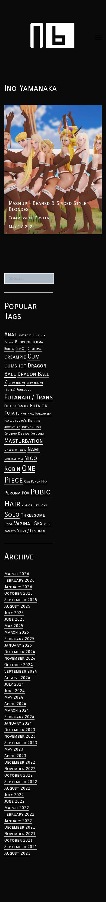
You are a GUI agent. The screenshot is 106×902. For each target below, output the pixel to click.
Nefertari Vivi (13, 459)
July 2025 (14, 612)
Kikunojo (10, 433)
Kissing (23, 433)
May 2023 (13, 749)
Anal (10, 334)
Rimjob (27, 505)
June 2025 (14, 619)
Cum (33, 356)
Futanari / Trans (28, 397)
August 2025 (17, 606)
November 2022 (20, 768)
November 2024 (20, 658)
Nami (33, 449)
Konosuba (37, 433)
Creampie (15, 357)
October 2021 (18, 840)
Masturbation (23, 440)
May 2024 (13, 697)
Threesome (33, 515)
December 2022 (19, 762)
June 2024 (14, 690)
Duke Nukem (16, 383)
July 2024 (14, 684)
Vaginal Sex (28, 523)
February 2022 (19, 814)
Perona (12, 493)
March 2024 (16, 710)
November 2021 (20, 833)
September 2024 (20, 671)
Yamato (10, 531)
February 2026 (19, 580)
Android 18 (27, 335)
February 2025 (19, 638)
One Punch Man (36, 481)
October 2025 (18, 593)
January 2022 (18, 820)
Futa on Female (16, 406)
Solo (12, 514)
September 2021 (20, 846)
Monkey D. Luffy (15, 450)
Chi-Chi (20, 349)
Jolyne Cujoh (31, 427)
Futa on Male (25, 413)
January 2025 (18, 645)
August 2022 (17, 788)
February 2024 (19, 716)
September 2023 (20, 742)
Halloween (43, 413)
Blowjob (23, 342)
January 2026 (18, 586)
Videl (47, 524)
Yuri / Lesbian (31, 530)
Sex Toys (40, 505)
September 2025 (20, 599)
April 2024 (15, 703)
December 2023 (19, 729)
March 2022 (16, 807)
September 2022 (20, 781)
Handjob (10, 420)
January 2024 (18, 723)
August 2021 (17, 853)
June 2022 (14, 801)
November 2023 (20, 736)
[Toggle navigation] (98, 37)
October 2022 (18, 775)
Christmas (35, 349)
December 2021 (19, 827)
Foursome (24, 390)
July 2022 (14, 794)
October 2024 (18, 664)
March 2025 (16, 632)
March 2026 (16, 573)
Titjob (8, 524)
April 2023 (15, 755)
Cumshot (15, 366)
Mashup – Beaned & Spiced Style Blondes (46, 107)
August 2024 (17, 677)
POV (25, 493)
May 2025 (13, 625)
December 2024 (19, 651)
